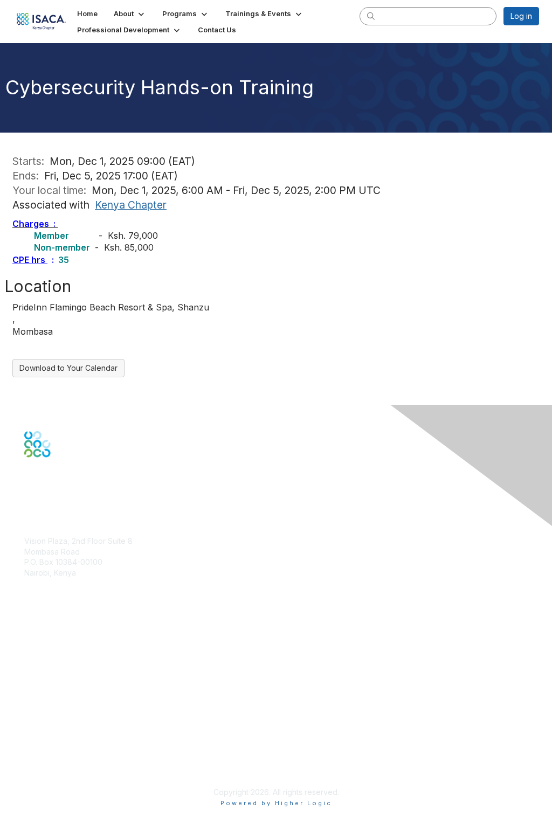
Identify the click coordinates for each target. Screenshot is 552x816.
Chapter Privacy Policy (64, 775)
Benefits (38, 644)
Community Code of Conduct (75, 728)
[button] (130, 13)
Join (31, 634)
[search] (371, 15)
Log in (521, 15)
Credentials (44, 655)
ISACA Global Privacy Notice (74, 760)
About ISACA (46, 717)
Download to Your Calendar (68, 367)
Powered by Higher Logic (276, 803)
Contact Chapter (53, 588)
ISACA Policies (49, 738)
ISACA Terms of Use (60, 749)
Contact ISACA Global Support (78, 671)
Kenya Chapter (131, 204)
